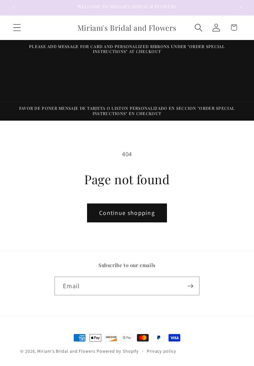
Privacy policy (161, 351)
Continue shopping (127, 213)
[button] (17, 27)
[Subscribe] (190, 286)
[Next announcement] (240, 8)
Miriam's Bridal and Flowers (66, 351)
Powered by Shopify (118, 351)
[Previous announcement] (13, 8)
